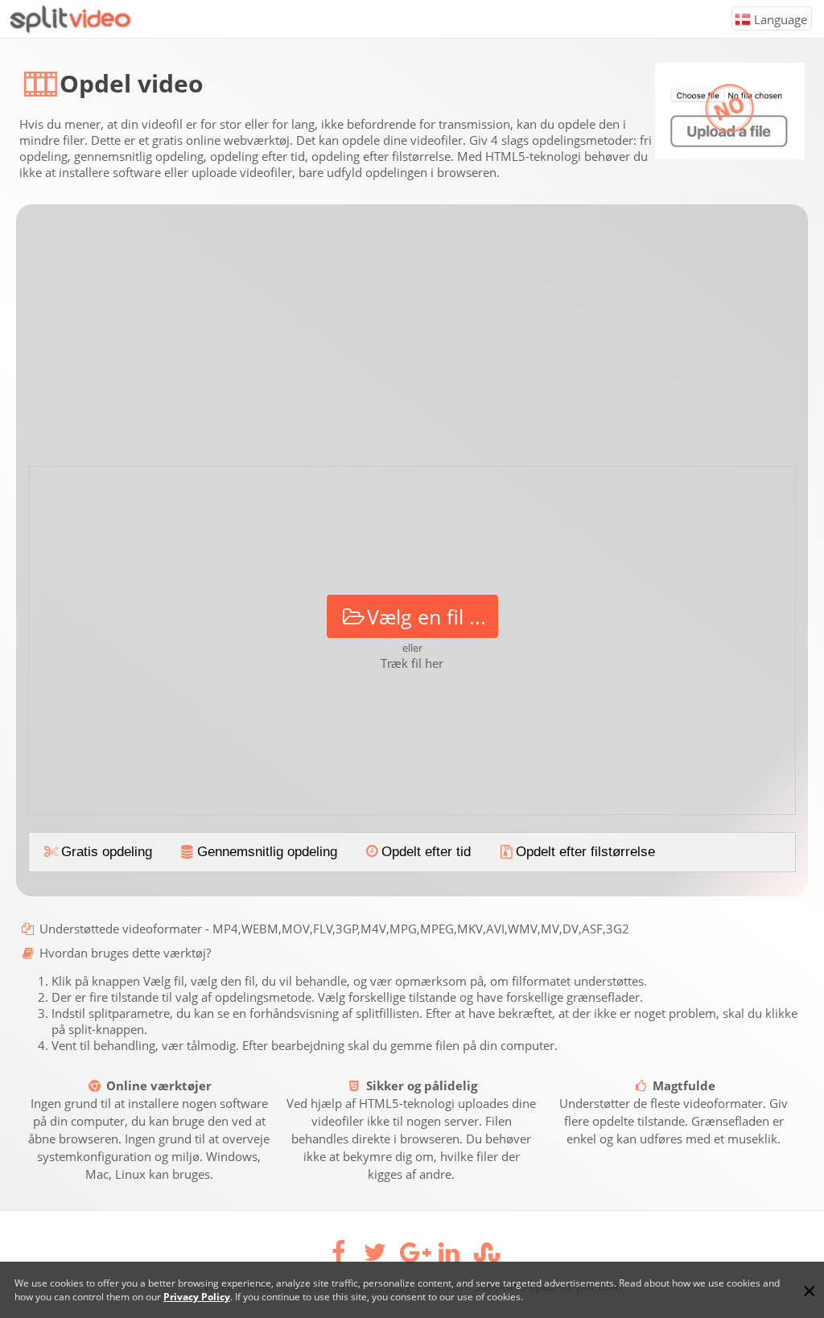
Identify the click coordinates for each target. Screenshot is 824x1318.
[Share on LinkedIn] (449, 1256)
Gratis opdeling (106, 851)
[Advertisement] (412, 341)
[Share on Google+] (412, 1256)
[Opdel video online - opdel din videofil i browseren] (66, 30)
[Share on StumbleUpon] (486, 1256)
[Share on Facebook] (338, 1256)
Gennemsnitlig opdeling (267, 851)
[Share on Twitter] (375, 1256)
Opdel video (132, 83)
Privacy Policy (196, 1297)
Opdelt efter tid (426, 851)
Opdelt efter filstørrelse (585, 851)
